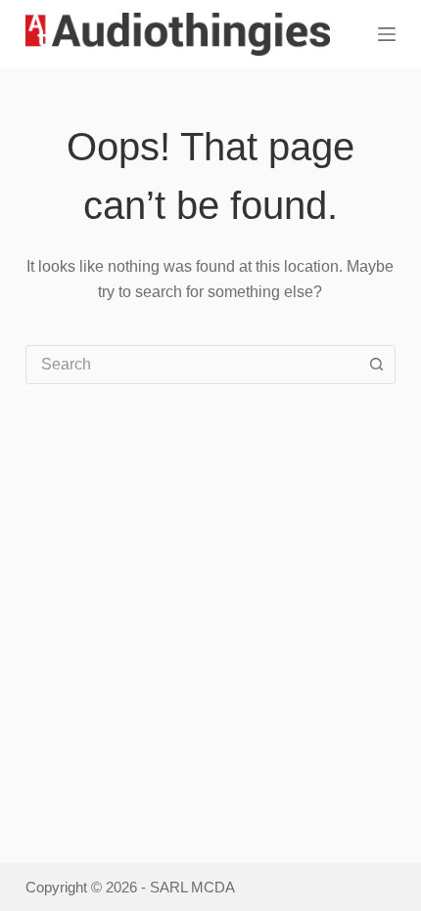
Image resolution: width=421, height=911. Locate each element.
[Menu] (387, 34)
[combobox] (191, 364)
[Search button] (376, 364)
